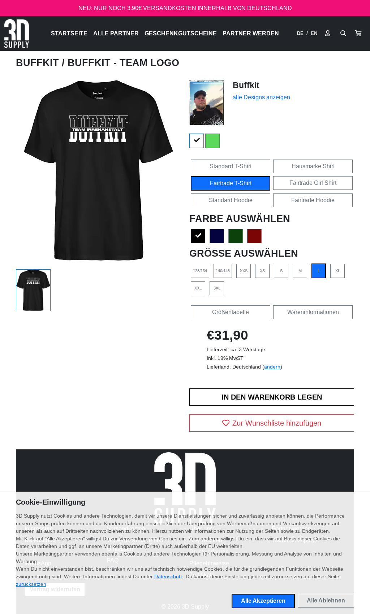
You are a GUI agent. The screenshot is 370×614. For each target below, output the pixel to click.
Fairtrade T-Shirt (230, 183)
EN (314, 33)
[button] (358, 33)
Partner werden (251, 33)
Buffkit (39, 62)
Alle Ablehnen (326, 600)
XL (337, 271)
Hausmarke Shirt (313, 166)
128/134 (200, 271)
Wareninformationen (313, 312)
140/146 (223, 271)
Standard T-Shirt (230, 166)
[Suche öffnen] (343, 33)
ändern (272, 367)
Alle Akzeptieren (263, 601)
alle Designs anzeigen (261, 97)
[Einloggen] (328, 33)
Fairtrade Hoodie (313, 200)
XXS (244, 271)
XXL (198, 288)
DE (300, 33)
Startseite (69, 33)
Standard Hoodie (231, 200)
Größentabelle (230, 312)
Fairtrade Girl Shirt (312, 183)
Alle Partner (116, 33)
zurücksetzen (31, 584)
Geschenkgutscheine (181, 33)
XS (262, 271)
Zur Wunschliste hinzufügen (276, 423)
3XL (217, 288)
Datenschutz (168, 576)
